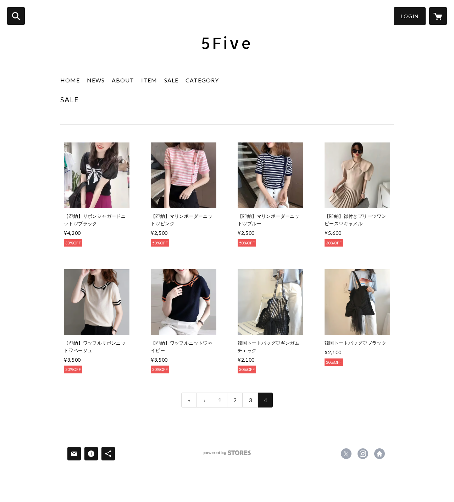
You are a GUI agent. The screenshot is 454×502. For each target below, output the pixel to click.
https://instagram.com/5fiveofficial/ (363, 453)
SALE (171, 80)
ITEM (149, 80)
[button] (410, 16)
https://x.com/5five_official (346, 453)
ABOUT (123, 80)
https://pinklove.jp (379, 453)
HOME (70, 80)
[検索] (16, 16)
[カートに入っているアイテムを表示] (438, 16)
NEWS (96, 80)
